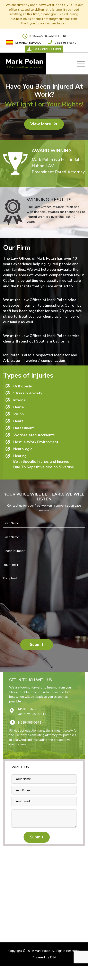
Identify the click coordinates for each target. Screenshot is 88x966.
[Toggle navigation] (81, 63)
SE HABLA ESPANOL (28, 43)
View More (41, 124)
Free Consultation (47, 49)
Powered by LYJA (44, 957)
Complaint (10, 578)
